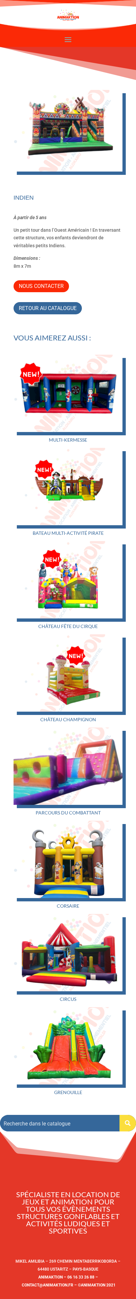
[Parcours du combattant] (68, 766)
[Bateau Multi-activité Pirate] (68, 486)
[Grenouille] (68, 1045)
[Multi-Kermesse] (68, 393)
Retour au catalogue (48, 308)
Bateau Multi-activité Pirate (68, 533)
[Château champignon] (68, 673)
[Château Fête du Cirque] (68, 579)
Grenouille (68, 1092)
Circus (68, 999)
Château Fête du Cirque (68, 626)
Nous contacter (41, 286)
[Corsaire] (68, 859)
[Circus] (68, 952)
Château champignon (68, 719)
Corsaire (68, 906)
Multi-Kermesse (68, 440)
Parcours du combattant (68, 812)
